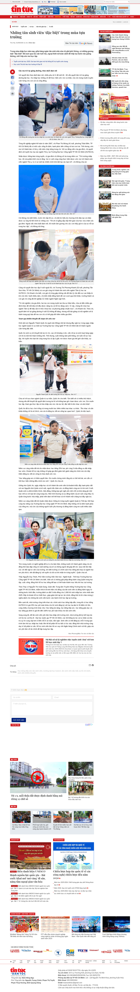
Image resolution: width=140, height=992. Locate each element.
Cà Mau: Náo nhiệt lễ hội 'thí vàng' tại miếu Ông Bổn (21, 827)
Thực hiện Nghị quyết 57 (120, 17)
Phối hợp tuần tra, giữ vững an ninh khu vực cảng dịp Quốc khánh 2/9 (42, 827)
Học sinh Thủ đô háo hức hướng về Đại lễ (28, 64)
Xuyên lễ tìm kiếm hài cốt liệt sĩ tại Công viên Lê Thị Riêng (62, 827)
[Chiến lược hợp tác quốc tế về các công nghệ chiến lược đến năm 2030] (73, 856)
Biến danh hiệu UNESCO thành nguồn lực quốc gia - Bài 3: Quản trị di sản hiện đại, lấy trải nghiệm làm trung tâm (30, 888)
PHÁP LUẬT (42, 17)
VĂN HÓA (50, 17)
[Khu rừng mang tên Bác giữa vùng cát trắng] (81, 769)
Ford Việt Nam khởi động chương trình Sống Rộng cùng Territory (114, 935)
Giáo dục (15, 26)
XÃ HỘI (36, 17)
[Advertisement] (52, 682)
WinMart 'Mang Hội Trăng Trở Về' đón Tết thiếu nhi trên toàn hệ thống (23, 935)
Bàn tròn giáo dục (41, 26)
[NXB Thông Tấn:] (46, 952)
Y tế (109, 17)
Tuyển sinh (24, 26)
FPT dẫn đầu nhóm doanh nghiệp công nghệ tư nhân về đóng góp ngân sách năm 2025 (54, 936)
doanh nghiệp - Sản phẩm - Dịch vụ (22, 914)
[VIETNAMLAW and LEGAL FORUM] (25, 951)
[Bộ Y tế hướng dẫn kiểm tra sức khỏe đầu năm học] (81, 788)
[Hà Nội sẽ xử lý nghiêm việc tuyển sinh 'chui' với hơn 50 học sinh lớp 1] (31, 647)
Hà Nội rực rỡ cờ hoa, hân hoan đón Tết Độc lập (83, 826)
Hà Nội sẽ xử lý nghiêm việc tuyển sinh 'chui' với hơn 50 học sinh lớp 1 (70, 641)
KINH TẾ (29, 17)
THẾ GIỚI (22, 17)
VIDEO (132, 17)
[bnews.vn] (58, 952)
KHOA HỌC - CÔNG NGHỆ (90, 17)
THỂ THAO (66, 17)
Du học (32, 26)
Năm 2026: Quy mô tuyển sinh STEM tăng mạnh (70, 888)
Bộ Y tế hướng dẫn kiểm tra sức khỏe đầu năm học (79, 798)
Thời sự (15, 17)
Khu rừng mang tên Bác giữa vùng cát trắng (79, 779)
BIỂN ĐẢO (103, 17)
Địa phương (117, 961)
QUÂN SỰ (79, 17)
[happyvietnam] (35, 950)
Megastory (13, 871)
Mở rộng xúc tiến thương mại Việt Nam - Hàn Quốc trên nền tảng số (84, 935)
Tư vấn (51, 26)
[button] (91, 817)
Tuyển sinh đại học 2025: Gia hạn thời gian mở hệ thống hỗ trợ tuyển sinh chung (41, 61)
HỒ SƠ (73, 17)
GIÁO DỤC (58, 17)
